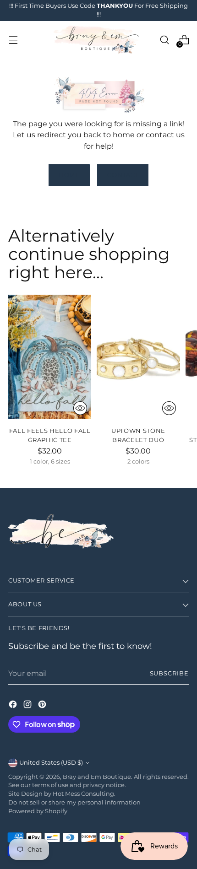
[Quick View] (80, 408)
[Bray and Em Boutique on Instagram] (28, 706)
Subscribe (169, 673)
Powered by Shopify (37, 811)
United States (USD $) (51, 762)
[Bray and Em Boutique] (97, 40)
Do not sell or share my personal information (74, 802)
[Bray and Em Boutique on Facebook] (13, 706)
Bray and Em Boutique (97, 776)
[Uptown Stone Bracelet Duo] (138, 357)
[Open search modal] (164, 40)
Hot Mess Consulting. (84, 793)
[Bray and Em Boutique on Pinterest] (43, 706)
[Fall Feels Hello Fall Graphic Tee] (49, 357)
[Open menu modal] (13, 40)
